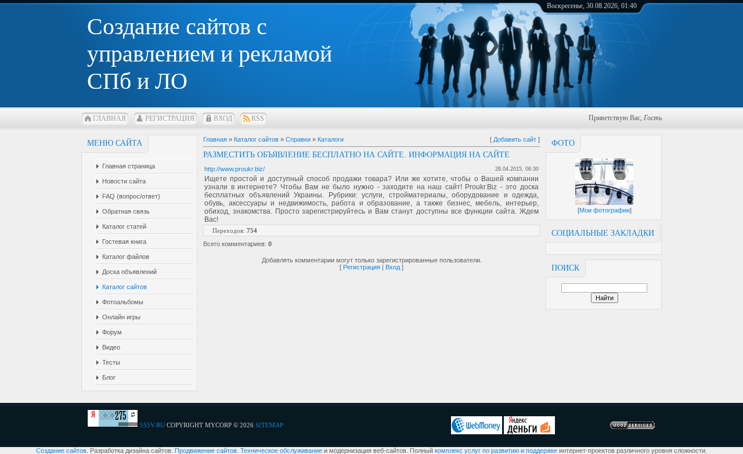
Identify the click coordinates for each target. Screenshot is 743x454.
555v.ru (152, 424)
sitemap (269, 424)
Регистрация (169, 118)
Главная (109, 118)
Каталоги (331, 139)
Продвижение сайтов (206, 450)
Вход (223, 118)
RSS (257, 118)
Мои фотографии (604, 210)
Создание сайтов (61, 450)
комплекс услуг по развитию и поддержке (496, 450)
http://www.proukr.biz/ (234, 168)
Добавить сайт (514, 139)
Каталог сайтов (256, 139)
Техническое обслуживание (281, 450)
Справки (298, 139)
